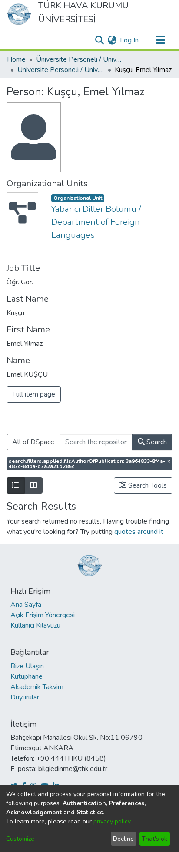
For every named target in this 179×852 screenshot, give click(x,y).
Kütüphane (26, 676)
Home (16, 59)
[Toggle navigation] (160, 40)
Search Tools (146, 485)
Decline (123, 839)
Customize (20, 839)
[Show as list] (16, 485)
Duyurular (24, 697)
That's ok (154, 839)
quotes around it (138, 532)
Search (156, 442)
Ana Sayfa (25, 604)
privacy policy (111, 821)
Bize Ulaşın (27, 666)
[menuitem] (111, 40)
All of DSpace (33, 442)
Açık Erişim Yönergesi (42, 615)
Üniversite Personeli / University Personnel (79, 59)
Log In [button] (129, 40)
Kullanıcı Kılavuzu (35, 625)
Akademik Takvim (36, 687)
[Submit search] (99, 40)
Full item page (33, 394)
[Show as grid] (33, 485)
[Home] (19, 14)
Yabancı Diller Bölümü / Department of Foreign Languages (96, 222)
